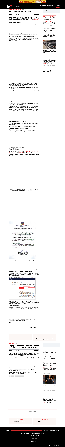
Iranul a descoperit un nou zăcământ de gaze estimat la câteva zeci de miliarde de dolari (53, 35)
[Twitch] (55, 445)
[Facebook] (56, 5)
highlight (19, 9)
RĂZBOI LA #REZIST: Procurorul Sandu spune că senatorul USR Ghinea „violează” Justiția (49, 66)
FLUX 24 (10, 14)
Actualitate (52, 16)
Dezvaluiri (10, 9)
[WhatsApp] (38, 14)
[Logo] (9, 6)
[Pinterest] (37, 14)
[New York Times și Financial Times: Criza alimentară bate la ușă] (49, 44)
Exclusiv (15, 9)
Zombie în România (20, 338)
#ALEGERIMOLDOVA (50, 14)
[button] (54, 6)
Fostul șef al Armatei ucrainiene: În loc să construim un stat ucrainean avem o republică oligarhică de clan (53, 24)
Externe (51, 21)
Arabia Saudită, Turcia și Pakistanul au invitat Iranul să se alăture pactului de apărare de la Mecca (46, 35)
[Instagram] (57, 5)
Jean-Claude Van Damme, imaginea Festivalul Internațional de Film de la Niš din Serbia (37, 433)
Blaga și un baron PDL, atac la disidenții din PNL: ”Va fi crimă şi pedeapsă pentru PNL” (45, 339)
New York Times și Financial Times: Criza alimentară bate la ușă (53, 18)
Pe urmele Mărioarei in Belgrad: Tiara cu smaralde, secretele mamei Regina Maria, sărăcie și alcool (49, 70)
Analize (44, 16)
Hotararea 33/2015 (12, 111)
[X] (58, 5)
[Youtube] (59, 5)
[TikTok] (53, 445)
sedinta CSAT (21, 152)
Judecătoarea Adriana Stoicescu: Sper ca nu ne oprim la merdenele (46, 23)
